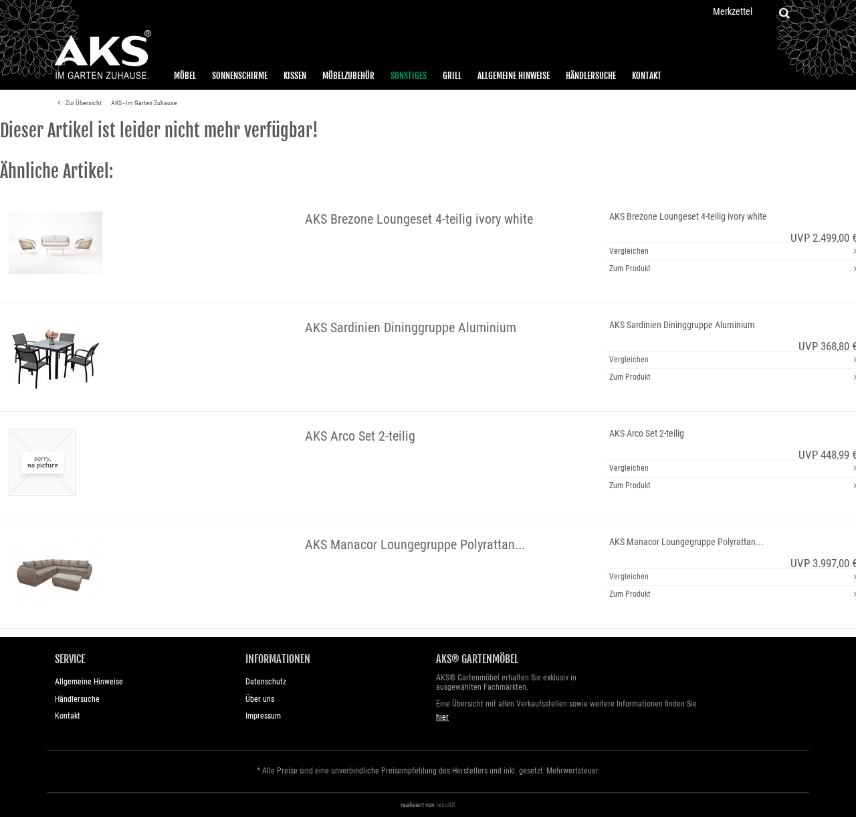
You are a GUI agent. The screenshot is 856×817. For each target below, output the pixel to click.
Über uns (259, 699)
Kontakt (646, 75)
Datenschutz (265, 681)
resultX (445, 804)
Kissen (295, 75)
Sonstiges (409, 75)
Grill (452, 75)
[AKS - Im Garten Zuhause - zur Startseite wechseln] (102, 55)
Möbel (185, 75)
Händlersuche (591, 75)
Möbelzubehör (348, 75)
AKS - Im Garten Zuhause (144, 102)
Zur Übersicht (83, 102)
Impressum (263, 716)
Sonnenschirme (240, 75)
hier (442, 717)
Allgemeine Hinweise (513, 75)
